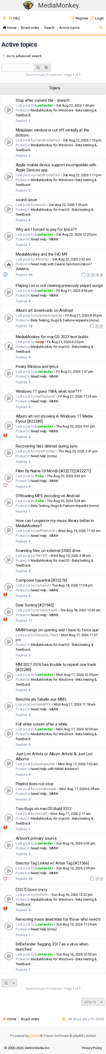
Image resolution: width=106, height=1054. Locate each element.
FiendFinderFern (47, 140)
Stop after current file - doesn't (42, 100)
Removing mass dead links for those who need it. (58, 919)
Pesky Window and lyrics (37, 366)
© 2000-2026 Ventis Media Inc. (27, 1048)
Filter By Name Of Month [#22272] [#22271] (53, 471)
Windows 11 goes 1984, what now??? (48, 391)
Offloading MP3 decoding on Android (48, 495)
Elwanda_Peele (46, 635)
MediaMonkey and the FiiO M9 (41, 254)
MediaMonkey (58, 5)
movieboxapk (45, 789)
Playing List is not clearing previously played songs (59, 285)
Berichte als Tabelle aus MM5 (41, 699)
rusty (39, 342)
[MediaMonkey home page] (28, 5)
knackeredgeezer (48, 315)
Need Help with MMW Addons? (55, 769)
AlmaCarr (42, 259)
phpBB (35, 1036)
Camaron (42, 585)
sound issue (26, 199)
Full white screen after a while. (42, 724)
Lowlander (44, 105)
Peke (39, 476)
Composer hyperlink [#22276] (41, 580)
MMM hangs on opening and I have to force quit (57, 630)
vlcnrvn (40, 205)
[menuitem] (14, 18)
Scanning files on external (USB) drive (48, 550)
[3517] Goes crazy (31, 889)
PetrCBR (41, 556)
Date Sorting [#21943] (35, 605)
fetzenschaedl (46, 610)
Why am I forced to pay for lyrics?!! (46, 229)
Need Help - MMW (44, 239)
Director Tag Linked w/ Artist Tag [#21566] (52, 863)
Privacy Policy (92, 1048)
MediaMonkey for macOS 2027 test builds (52, 336)
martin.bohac (45, 451)
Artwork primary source (36, 838)
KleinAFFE (43, 704)
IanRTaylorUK (45, 396)
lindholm (41, 895)
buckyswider (45, 764)
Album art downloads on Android (44, 310)
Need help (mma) (44, 456)
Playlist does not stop (35, 783)
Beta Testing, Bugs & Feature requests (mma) (65, 320)
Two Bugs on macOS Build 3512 (43, 808)
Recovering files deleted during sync (47, 446)
